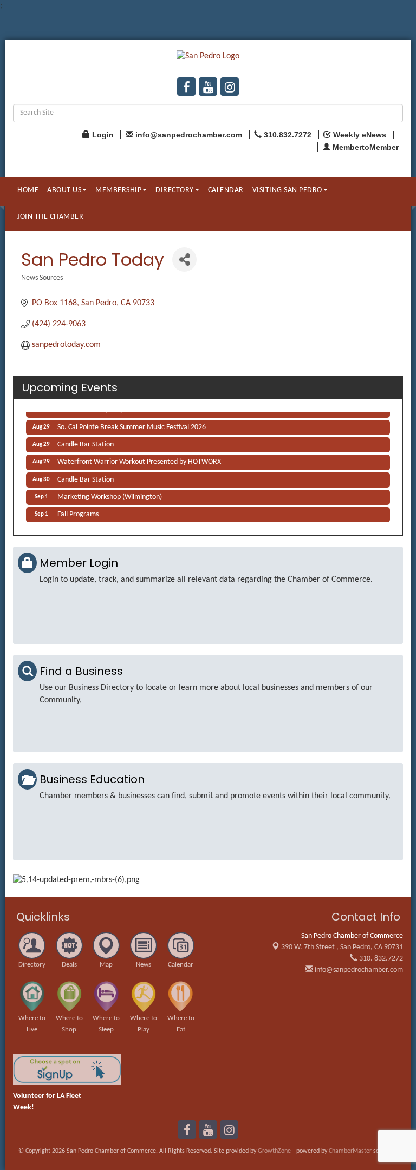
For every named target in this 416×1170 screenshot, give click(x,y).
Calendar (226, 190)
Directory (174, 190)
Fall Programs (78, 512)
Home (27, 190)
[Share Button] (184, 259)
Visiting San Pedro (287, 190)
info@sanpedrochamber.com (358, 970)
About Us (64, 190)
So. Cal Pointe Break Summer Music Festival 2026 (131, 425)
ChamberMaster (350, 1151)
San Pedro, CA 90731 (342, 947)
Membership (118, 190)
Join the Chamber (50, 217)
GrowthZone (274, 1151)
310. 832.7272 (380, 959)
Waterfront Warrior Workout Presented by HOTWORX (139, 460)
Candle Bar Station (85, 442)
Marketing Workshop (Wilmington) (109, 495)
